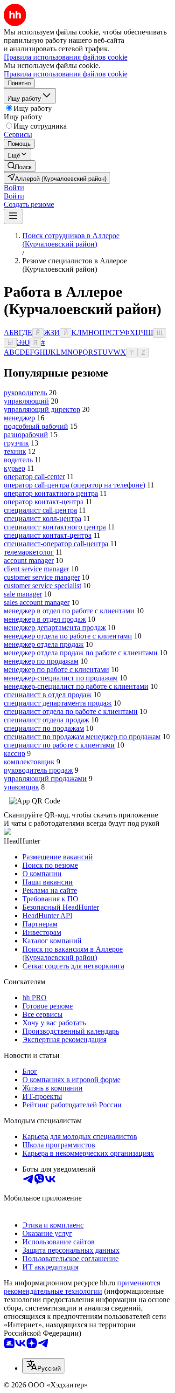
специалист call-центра (40, 510)
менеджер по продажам (41, 661)
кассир (14, 753)
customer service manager (42, 577)
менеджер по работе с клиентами (56, 669)
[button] (14, 188)
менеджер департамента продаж (55, 627)
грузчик (16, 443)
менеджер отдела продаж (44, 644)
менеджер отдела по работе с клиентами (68, 636)
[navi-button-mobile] (13, 216)
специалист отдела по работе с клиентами (71, 711)
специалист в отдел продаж (47, 695)
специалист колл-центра (42, 518)
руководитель (25, 393)
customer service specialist (42, 586)
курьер (14, 468)
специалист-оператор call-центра (56, 544)
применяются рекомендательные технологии (82, 1287)
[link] (19, 166)
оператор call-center (34, 476)
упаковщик (21, 787)
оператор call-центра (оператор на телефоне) (74, 485)
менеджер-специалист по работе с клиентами (76, 686)
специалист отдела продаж (46, 720)
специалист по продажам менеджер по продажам (82, 737)
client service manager (36, 569)
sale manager (23, 594)
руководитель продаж (38, 770)
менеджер (19, 418)
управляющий (26, 401)
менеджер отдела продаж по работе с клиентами (81, 653)
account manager (29, 560)
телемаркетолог (29, 552)
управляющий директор (42, 409)
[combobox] (43, 1365)
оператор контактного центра (51, 493)
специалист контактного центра (55, 527)
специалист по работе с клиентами (59, 745)
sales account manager (37, 602)
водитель (18, 460)
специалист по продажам (44, 728)
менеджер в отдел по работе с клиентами (69, 611)
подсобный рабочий (36, 426)
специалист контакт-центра (47, 535)
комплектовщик (29, 762)
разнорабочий (26, 435)
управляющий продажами (45, 778)
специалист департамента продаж (58, 703)
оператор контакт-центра (44, 502)
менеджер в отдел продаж (45, 619)
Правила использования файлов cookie (65, 74)
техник (15, 451)
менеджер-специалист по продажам (61, 678)
